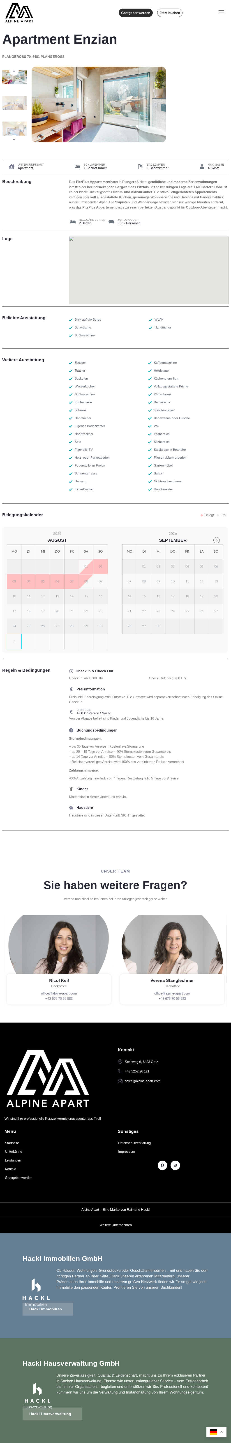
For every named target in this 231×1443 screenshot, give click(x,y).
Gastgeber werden (18, 1178)
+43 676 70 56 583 (59, 998)
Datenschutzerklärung (134, 1143)
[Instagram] (175, 1165)
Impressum (126, 1151)
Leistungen (13, 1160)
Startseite (12, 1143)
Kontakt (10, 1169)
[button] (14, 71)
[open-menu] (221, 13)
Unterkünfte (13, 1151)
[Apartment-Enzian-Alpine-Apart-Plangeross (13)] (130, 104)
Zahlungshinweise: (84, 770)
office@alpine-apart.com (59, 993)
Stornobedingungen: (86, 738)
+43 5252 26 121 (137, 1071)
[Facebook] (162, 1165)
